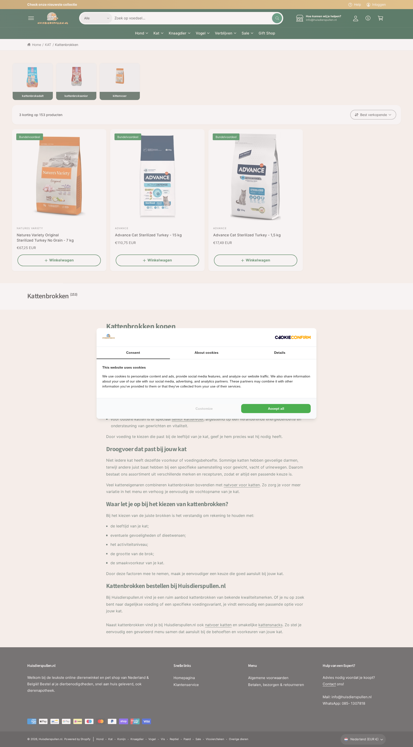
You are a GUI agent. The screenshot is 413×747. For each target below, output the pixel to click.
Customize (204, 408)
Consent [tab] (133, 352)
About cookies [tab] (206, 352)
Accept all (276, 408)
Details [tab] (279, 352)
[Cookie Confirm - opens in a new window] (293, 337)
